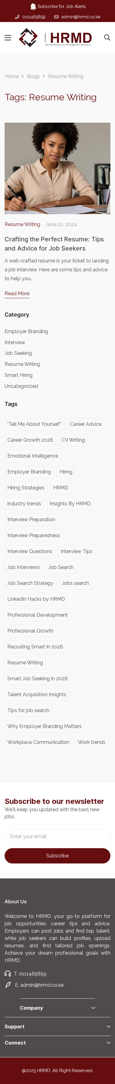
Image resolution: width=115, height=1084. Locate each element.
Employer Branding (26, 331)
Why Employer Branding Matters (44, 726)
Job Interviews (23, 567)
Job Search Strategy (30, 583)
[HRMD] (55, 37)
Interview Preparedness (33, 535)
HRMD (60, 488)
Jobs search (75, 583)
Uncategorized (21, 386)
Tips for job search (28, 710)
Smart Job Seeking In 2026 (37, 678)
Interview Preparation (31, 519)
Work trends (91, 742)
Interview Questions (29, 551)
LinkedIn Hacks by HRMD (36, 599)
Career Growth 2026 (30, 440)
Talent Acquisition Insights (36, 694)
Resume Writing (22, 224)
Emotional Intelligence (32, 456)
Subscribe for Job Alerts (62, 6)
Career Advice (86, 424)
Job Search (61, 567)
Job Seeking (18, 353)
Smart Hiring (19, 375)
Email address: (57, 836)
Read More (17, 293)
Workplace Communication (38, 742)
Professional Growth (30, 631)
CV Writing (73, 440)
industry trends (24, 504)
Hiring (65, 472)
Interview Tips (76, 551)
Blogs (33, 76)
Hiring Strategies (25, 488)
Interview (15, 342)
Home (12, 76)
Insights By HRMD (70, 504)
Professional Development (37, 615)
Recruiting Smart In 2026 (35, 647)
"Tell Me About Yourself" (34, 424)
